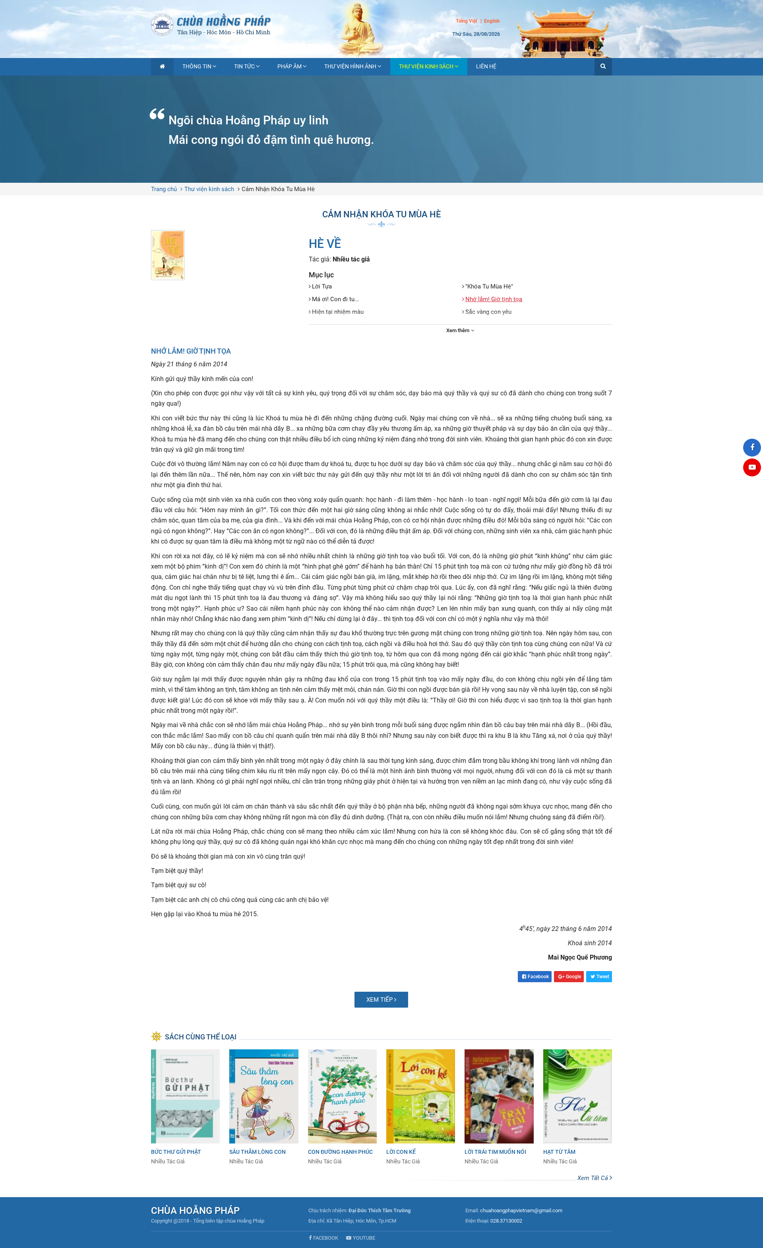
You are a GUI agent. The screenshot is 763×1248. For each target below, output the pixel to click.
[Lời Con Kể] (420, 1107)
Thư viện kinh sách (426, 66)
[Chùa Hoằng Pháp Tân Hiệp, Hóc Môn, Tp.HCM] (381, 24)
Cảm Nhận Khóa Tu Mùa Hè (278, 189)
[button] (603, 66)
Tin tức (244, 66)
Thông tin (196, 66)
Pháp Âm (289, 66)
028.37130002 (506, 1221)
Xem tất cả (593, 1178)
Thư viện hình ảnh (350, 66)
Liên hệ (486, 66)
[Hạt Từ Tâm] (577, 1107)
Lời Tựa (322, 286)
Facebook (538, 976)
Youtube (364, 1238)
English (492, 21)
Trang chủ (164, 189)
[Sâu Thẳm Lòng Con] (263, 1107)
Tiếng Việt (466, 21)
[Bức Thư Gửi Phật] (185, 1107)
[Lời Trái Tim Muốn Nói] (499, 1107)
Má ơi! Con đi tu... (335, 299)
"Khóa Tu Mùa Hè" (489, 286)
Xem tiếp (380, 999)
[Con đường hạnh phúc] (342, 1107)
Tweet (602, 976)
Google (573, 976)
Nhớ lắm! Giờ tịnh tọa (493, 299)
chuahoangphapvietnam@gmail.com (521, 1210)
